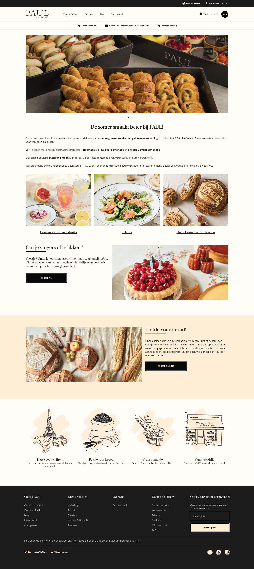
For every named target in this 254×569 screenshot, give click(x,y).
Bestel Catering (169, 25)
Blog (102, 14)
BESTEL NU (46, 278)
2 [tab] (125, 117)
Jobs (115, 510)
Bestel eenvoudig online (177, 165)
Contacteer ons (160, 505)
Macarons (73, 525)
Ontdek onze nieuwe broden (196, 232)
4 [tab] (132, 117)
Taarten (72, 515)
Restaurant (30, 520)
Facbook (210, 552)
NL (223, 3)
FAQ (154, 530)
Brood (71, 510)
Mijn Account (214, 3)
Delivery (88, 14)
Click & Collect (70, 14)
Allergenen (30, 525)
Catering (73, 505)
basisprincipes (161, 341)
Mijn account (159, 525)
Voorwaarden (159, 510)
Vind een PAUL (211, 14)
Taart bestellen (89, 25)
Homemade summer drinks (58, 232)
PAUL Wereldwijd (193, 3)
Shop (224, 14)
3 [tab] (128, 117)
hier (211, 463)
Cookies (156, 520)
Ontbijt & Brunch (78, 520)
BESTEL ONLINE (166, 366)
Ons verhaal (117, 14)
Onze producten (33, 505)
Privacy (156, 515)
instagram (227, 552)
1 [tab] (122, 117)
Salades (127, 232)
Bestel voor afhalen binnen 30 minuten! (129, 25)
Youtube (218, 552)
